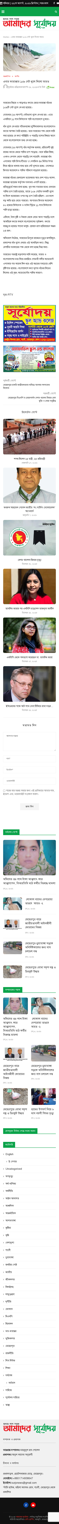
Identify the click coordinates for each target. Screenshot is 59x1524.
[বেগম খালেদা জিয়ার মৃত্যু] (29, 537)
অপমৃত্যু (9, 1176)
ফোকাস (9, 1309)
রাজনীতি (10, 1353)
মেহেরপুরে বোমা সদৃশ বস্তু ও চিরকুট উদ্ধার (40, 969)
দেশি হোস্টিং (29, 1519)
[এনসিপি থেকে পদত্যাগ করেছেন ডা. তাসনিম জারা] (29, 635)
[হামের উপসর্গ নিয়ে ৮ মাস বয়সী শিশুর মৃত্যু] (43, 1096)
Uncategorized (14, 1168)
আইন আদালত (12, 1198)
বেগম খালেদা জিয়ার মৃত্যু (29, 560)
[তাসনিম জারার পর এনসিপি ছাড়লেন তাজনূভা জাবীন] (29, 586)
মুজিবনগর (10, 1338)
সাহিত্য (9, 1390)
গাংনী (8, 1250)
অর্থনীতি (9, 1191)
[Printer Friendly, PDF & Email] (50, 86)
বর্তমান (12, 1382)
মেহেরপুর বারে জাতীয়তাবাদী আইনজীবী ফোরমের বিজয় (38, 923)
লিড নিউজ (10, 1360)
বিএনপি (9, 1316)
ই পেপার (13, 1161)
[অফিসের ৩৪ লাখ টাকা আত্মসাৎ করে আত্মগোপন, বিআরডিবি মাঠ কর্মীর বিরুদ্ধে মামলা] (29, 857)
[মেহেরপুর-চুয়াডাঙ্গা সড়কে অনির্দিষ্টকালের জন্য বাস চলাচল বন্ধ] (12, 947)
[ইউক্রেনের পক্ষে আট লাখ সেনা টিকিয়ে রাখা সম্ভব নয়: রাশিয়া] (29, 684)
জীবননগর (10, 1279)
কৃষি (7, 1235)
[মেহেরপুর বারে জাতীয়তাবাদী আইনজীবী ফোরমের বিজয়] (12, 923)
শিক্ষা (8, 1368)
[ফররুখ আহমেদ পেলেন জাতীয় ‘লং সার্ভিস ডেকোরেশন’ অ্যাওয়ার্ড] (29, 485)
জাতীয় (17, 76)
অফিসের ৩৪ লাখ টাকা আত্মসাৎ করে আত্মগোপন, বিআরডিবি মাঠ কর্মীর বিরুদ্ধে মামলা (29, 881)
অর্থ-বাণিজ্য (11, 1183)
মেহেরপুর (10, 1346)
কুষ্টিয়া (8, 1227)
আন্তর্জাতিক (6, 76)
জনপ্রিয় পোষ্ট (11, 1264)
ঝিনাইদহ (10, 1287)
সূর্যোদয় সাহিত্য (13, 1397)
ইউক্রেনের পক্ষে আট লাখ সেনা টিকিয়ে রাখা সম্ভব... (29, 706)
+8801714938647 (23, 1478)
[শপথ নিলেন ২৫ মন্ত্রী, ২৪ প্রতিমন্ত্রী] (29, 436)
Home (6, 37)
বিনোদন (9, 1323)
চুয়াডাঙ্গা (10, 1257)
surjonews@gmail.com (24, 1482)
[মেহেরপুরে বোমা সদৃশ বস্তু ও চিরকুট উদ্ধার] (12, 971)
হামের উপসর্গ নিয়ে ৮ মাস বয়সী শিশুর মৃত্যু (42, 1111)
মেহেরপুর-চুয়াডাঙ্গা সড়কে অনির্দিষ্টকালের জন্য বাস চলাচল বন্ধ (39, 947)
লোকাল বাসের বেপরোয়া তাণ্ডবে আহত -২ (39, 901)
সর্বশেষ (9, 1375)
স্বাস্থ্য (8, 1405)
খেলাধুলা (10, 1242)
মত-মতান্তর (11, 1331)
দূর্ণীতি (8, 1301)
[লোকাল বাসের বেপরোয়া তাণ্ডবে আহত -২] (12, 903)
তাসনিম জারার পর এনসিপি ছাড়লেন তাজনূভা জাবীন (30, 608)
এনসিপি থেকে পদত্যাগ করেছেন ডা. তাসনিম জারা (29, 657)
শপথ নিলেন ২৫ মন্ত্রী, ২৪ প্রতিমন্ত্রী (29, 458)
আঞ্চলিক (10, 1205)
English (9, 1154)
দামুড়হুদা (10, 1294)
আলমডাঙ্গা (11, 1220)
